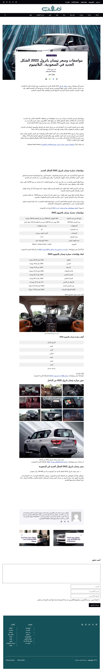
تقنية (57, 15)
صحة (64, 15)
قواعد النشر (84, 2)
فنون (50, 15)
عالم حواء (72, 15)
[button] (4, 15)
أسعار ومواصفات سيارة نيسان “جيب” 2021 (65, 208)
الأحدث (28, 630)
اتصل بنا (68, 2)
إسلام (97, 15)
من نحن (98, 2)
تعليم (30, 15)
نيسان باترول (63, 86)
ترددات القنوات (40, 15)
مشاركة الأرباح (75, 2)
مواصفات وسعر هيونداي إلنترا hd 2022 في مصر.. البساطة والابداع (73, 539)
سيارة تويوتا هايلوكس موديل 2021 (57, 462)
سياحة (89, 15)
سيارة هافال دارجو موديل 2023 (58, 376)
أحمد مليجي (48, 71)
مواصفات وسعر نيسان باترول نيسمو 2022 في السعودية (57, 144)
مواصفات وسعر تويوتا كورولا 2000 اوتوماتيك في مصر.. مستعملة (28, 539)
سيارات (81, 15)
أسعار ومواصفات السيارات (51, 55)
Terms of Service (10, 660)
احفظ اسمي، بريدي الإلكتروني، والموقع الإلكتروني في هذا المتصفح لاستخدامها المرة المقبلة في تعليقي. (68, 600)
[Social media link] (16, 2)
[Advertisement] (51, 105)
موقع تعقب (90, 660)
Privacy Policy (21, 660)
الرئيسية (28, 628)
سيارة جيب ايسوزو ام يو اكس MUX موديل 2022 (53, 249)
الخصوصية (91, 2)
